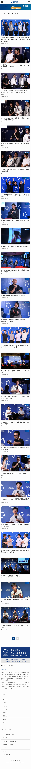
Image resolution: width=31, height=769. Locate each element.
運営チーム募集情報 (8, 744)
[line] (15, 760)
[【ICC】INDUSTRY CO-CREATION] (15, 2)
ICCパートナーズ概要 (8, 734)
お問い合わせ (6, 754)
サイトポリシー (7, 748)
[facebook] (11, 760)
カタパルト (6, 709)
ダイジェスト (6, 699)
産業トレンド (6, 716)
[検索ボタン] (2, 2)
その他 (4, 722)
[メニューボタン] (29, 2)
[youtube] (17, 760)
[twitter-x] (13, 760)
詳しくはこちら (16, 8)
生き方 (4, 719)
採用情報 (5, 738)
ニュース (5, 706)
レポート (5, 702)
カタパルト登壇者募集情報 (9, 741)
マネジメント (6, 712)
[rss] (19, 760)
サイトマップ (6, 751)
